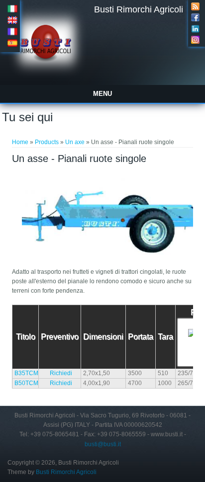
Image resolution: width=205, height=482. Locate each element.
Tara (165, 336)
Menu (102, 93)
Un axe (75, 142)
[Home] (47, 76)
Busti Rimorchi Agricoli (138, 9)
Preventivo (60, 336)
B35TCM (26, 373)
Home (20, 142)
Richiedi (61, 373)
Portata (140, 336)
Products (47, 142)
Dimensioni (103, 336)
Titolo (25, 336)
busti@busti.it (103, 444)
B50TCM (26, 383)
